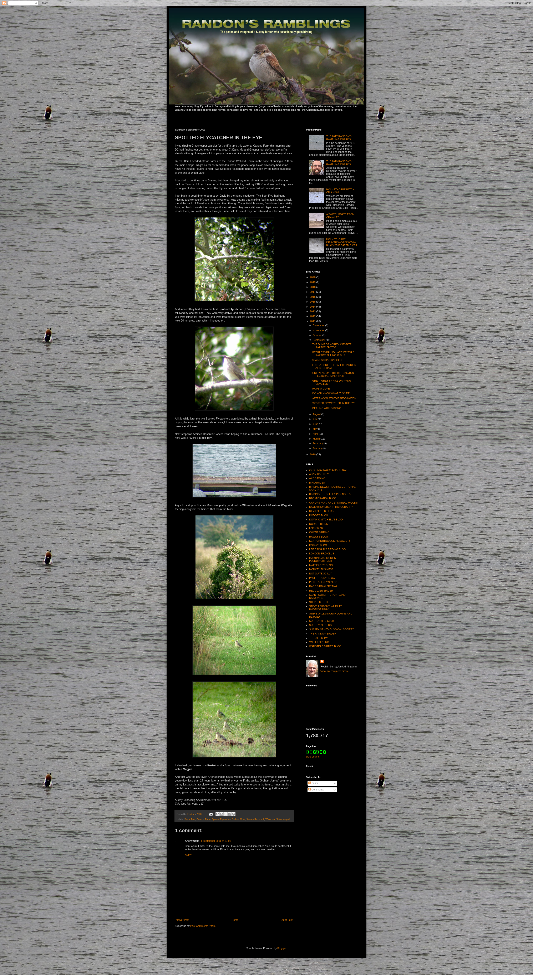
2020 (313, 277)
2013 (313, 311)
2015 (313, 301)
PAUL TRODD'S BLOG (322, 578)
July (315, 419)
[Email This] (217, 814)
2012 (313, 316)
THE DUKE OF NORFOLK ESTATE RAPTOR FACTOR (331, 346)
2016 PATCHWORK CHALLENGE (328, 470)
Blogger (281, 948)
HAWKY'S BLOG (318, 536)
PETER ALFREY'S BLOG (323, 582)
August (317, 414)
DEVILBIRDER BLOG (321, 511)
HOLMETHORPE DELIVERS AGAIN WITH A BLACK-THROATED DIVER (341, 242)
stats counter (313, 756)
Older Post (287, 919)
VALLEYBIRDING (319, 642)
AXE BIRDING (317, 478)
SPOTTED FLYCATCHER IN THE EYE (333, 403)
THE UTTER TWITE (320, 638)
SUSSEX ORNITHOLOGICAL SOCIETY (331, 629)
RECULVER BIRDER (321, 590)
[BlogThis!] (221, 814)
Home (235, 919)
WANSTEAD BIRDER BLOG (325, 646)
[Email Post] (210, 814)
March (316, 438)
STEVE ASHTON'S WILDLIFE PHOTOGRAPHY (325, 608)
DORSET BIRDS (318, 524)
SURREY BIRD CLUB (321, 620)
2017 (313, 291)
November (319, 330)
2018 (313, 287)
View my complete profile (334, 671)
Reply (188, 854)
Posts (314, 783)
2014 (313, 306)
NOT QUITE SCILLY (320, 573)
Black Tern (189, 819)
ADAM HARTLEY (319, 474)
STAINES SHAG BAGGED (327, 360)
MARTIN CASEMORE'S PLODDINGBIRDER (322, 559)
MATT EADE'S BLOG (321, 565)
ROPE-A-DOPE (321, 388)
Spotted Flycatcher (221, 819)
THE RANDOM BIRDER (322, 633)
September (319, 340)
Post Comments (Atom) (203, 926)
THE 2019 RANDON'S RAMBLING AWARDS (338, 163)
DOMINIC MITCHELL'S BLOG (326, 519)
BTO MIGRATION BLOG (322, 498)
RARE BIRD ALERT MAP (323, 586)
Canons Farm (203, 819)
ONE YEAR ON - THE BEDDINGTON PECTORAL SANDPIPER (333, 374)
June (316, 424)
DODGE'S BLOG (318, 515)
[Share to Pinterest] (233, 814)
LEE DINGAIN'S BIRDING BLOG (327, 549)
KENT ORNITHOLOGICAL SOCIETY (329, 540)
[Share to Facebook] (229, 814)
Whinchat (270, 819)
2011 (313, 321)
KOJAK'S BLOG (318, 545)
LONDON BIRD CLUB (321, 553)
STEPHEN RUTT (318, 602)
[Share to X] (225, 814)
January (318, 448)
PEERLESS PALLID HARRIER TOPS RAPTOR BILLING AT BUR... (333, 354)
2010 (313, 454)
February (318, 443)
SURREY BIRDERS (320, 625)
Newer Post (182, 919)
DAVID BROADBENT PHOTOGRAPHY (331, 506)
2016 (313, 296)
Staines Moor (238, 819)
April (316, 433)
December (319, 325)
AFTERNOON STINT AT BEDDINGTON (334, 398)
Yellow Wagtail (283, 819)
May (315, 428)
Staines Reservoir (255, 819)
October (317, 335)
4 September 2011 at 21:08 (215, 840)
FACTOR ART (317, 528)
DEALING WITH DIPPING (326, 408)
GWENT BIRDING (319, 532)
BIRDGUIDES (317, 482)
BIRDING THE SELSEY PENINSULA (330, 494)
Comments (317, 789)
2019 (313, 282)
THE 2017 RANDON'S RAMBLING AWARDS (338, 138)
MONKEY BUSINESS (321, 569)
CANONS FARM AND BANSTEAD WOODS (333, 502)
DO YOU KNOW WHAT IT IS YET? (331, 393)
